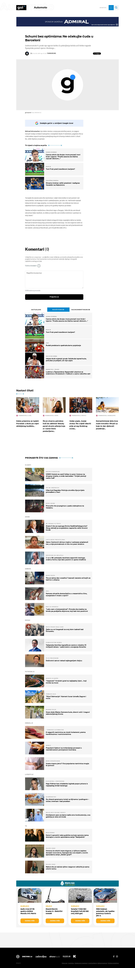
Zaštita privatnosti (102, 963)
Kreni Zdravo (74, 957)
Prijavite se (54, 297)
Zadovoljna (41, 957)
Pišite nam (64, 963)
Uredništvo (71, 963)
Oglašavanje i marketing (81, 963)
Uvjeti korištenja (92, 963)
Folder (66, 957)
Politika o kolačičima (113, 963)
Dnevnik (27, 957)
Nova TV (17, 957)
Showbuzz (54, 957)
